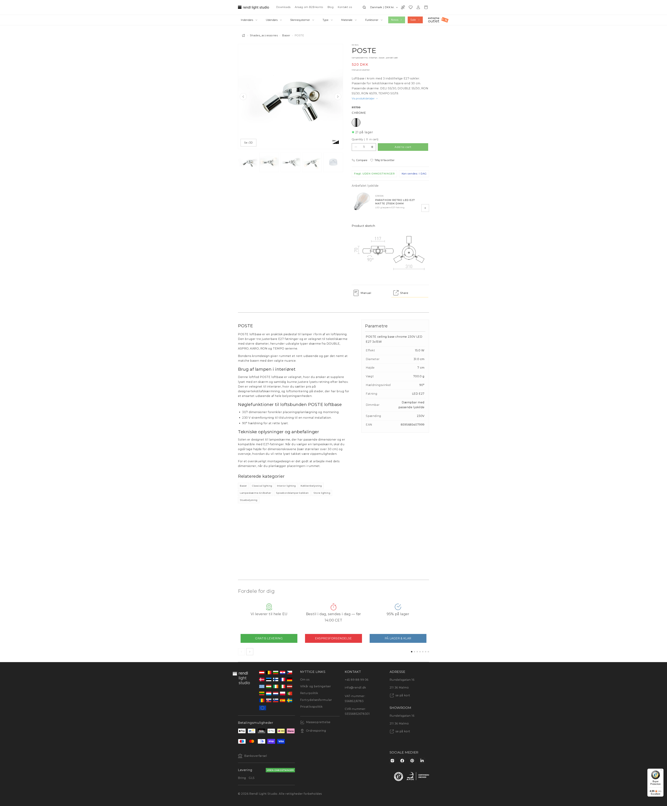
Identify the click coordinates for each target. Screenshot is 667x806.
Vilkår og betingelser (315, 686)
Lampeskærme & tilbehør (255, 492)
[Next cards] (249, 651)
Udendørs (272, 20)
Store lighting (322, 492)
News (394, 19)
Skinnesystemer (300, 20)
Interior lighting (286, 485)
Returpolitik (309, 693)
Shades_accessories (264, 35)
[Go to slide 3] (417, 651)
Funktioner (371, 20)
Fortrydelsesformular (316, 700)
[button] (364, 7)
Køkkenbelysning (311, 485)
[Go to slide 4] (420, 651)
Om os (305, 679)
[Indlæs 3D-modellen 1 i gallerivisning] (333, 162)
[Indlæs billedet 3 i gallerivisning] (290, 162)
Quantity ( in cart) (365, 139)
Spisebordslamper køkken (292, 492)
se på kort (402, 695)
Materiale (346, 20)
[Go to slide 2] (414, 651)
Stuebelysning (248, 500)
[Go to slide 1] (411, 651)
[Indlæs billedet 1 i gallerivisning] (248, 162)
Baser (286, 35)
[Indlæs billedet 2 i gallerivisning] (269, 162)
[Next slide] (337, 96)
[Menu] (661, 771)
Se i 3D (248, 142)
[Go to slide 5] (422, 651)
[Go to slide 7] (428, 651)
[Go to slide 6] (425, 651)
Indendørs (247, 20)
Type (325, 20)
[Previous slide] (243, 96)
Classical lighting (262, 485)
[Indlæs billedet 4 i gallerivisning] (312, 162)
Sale (413, 19)
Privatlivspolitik (311, 706)
